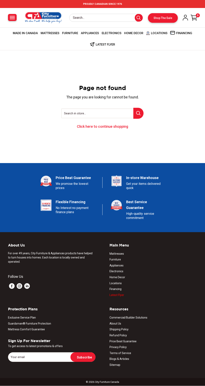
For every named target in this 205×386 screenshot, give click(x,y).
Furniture (70, 33)
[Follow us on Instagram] (19, 286)
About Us (115, 323)
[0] (194, 18)
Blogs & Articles (119, 358)
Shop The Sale (163, 18)
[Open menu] (12, 17)
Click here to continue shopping (102, 126)
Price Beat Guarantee (123, 341)
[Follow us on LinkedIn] (27, 286)
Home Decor (133, 33)
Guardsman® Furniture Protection (29, 323)
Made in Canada (25, 33)
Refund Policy (118, 335)
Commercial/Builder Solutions (128, 317)
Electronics (111, 33)
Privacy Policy (118, 347)
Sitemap (115, 364)
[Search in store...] (138, 113)
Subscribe (84, 357)
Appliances (90, 33)
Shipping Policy (119, 329)
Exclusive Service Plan (22, 317)
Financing (116, 289)
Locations (116, 283)
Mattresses (50, 33)
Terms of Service (120, 353)
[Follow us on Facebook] (12, 286)
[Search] (139, 18)
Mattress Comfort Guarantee (26, 329)
